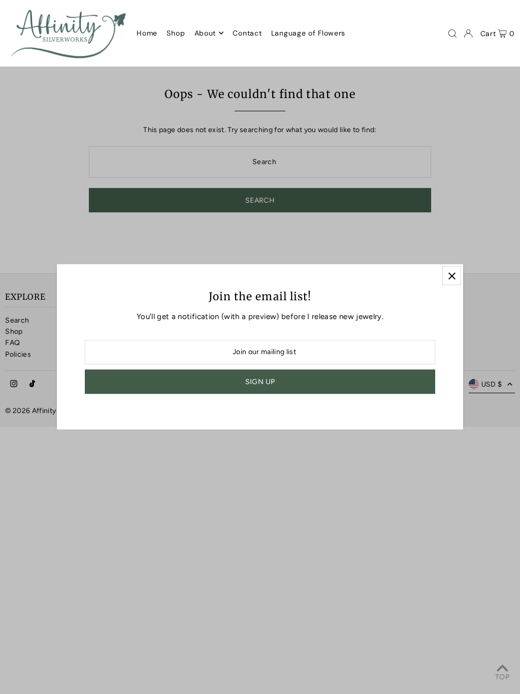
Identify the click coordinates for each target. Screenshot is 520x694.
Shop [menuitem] (176, 33)
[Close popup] (452, 276)
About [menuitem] (205, 33)
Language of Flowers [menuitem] (308, 33)
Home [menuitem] (147, 33)
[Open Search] (452, 33)
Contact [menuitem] (247, 33)
